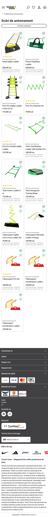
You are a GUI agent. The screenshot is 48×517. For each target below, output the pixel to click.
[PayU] (5, 380)
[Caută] (28, 7)
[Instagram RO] (9, 414)
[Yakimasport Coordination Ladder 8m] (35, 260)
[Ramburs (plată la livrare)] (31, 380)
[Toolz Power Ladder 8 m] (12, 172)
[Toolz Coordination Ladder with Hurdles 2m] (35, 127)
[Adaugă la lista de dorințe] (20, 33)
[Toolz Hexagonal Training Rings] (35, 172)
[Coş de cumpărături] (45, 7)
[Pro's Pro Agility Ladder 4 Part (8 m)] (12, 87)
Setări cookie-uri (3, 402)
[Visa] (14, 380)
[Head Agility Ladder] (12, 43)
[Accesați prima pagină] (11, 7)
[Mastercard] (22, 380)
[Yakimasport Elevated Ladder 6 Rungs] (35, 216)
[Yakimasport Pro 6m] (12, 260)
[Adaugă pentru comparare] (20, 38)
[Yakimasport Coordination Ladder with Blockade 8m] (12, 304)
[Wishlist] (33, 7)
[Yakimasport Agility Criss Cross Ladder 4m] (12, 216)
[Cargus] (14, 393)
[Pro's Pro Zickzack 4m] (35, 87)
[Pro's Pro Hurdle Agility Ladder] (12, 127)
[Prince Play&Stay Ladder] (35, 43)
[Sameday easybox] (22, 393)
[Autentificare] (39, 7)
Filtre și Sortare (25, 26)
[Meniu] (3, 7)
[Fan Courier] (5, 393)
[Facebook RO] (3, 414)
